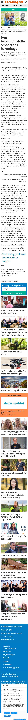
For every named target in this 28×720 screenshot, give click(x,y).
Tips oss (15, 5)
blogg (16, 281)
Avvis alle (7, 712)
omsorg (10, 281)
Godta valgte (14, 712)
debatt (4, 281)
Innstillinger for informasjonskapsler (19, 719)
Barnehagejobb (6, 5)
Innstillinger (7, 715)
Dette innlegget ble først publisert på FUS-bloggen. (14, 257)
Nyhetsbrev (23, 5)
